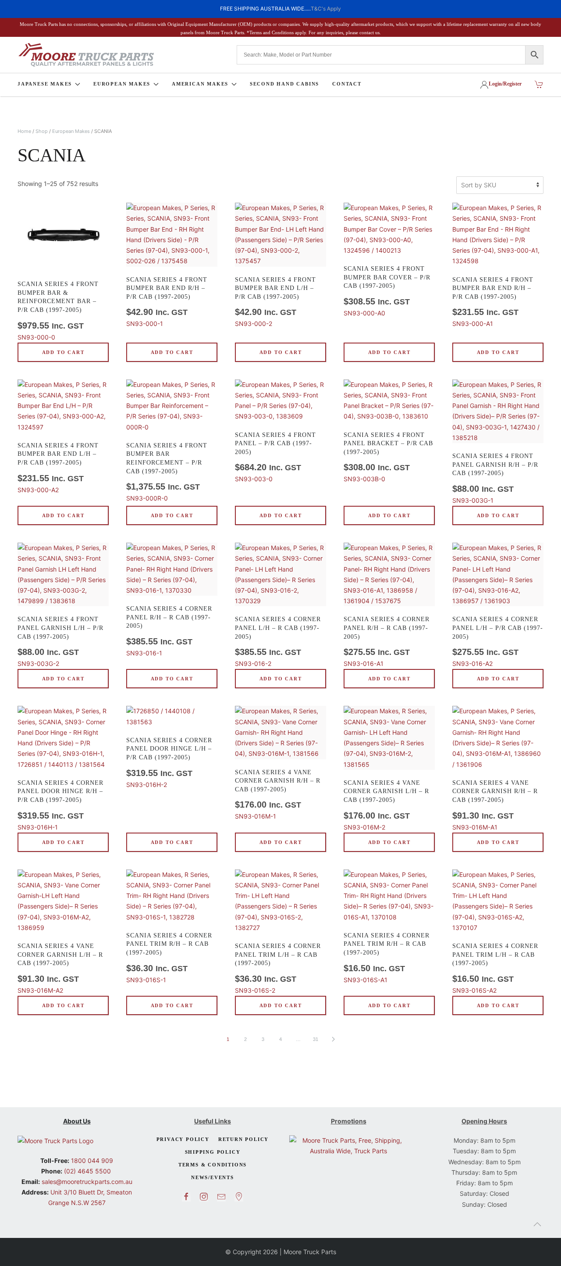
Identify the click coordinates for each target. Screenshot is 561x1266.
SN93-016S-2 (278, 968)
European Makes (71, 131)
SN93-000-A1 (492, 302)
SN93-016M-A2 (60, 968)
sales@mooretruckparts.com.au (87, 1181)
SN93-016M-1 (277, 794)
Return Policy (243, 1139)
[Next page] (333, 1039)
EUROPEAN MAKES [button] (121, 83)
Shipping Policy (213, 1152)
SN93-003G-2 (60, 641)
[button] (537, 1224)
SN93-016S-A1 (387, 957)
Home (24, 131)
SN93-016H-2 (169, 762)
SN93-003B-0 (388, 457)
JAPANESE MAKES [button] (45, 83)
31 (315, 1039)
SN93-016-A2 (497, 641)
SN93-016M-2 (386, 805)
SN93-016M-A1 (495, 805)
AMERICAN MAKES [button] (200, 83)
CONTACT (347, 83)
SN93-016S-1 (169, 957)
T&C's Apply (326, 8)
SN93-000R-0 (166, 472)
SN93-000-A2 (58, 468)
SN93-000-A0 (387, 291)
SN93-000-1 (166, 302)
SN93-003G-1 (495, 478)
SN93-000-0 (58, 310)
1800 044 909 (91, 1160)
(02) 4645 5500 (86, 1171)
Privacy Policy (182, 1139)
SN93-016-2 (278, 641)
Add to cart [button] (63, 352)
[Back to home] (86, 54)
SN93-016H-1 (60, 805)
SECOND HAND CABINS (284, 83)
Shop (42, 131)
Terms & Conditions (212, 1164)
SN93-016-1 (169, 631)
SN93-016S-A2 (495, 968)
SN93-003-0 (275, 457)
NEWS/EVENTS (212, 1177)
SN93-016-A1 (387, 641)
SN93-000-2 (275, 302)
